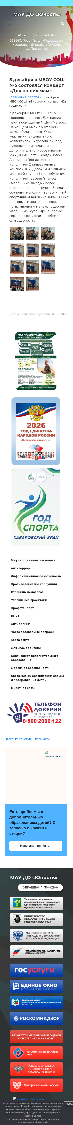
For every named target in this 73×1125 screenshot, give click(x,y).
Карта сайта (20, 640)
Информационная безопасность (36, 576)
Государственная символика (33, 560)
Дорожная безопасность (30, 668)
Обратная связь (23, 688)
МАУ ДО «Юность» (37, 14)
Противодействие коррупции (34, 584)
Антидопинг (20, 624)
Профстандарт (22, 608)
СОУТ (15, 616)
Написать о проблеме (35, 845)
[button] (9, 23)
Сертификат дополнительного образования (35, 658)
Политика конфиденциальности (27, 739)
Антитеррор (20, 568)
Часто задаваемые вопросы (32, 632)
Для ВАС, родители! (26, 648)
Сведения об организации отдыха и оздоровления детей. (37, 678)
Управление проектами (29, 600)
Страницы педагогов (27, 592)
